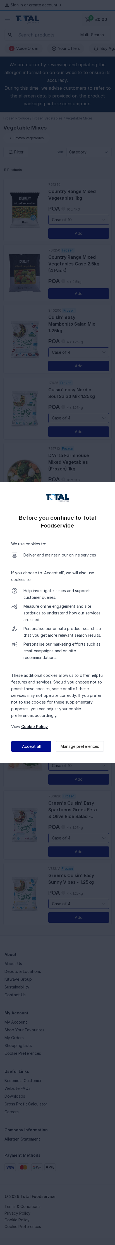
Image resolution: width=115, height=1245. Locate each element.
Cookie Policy (34, 726)
